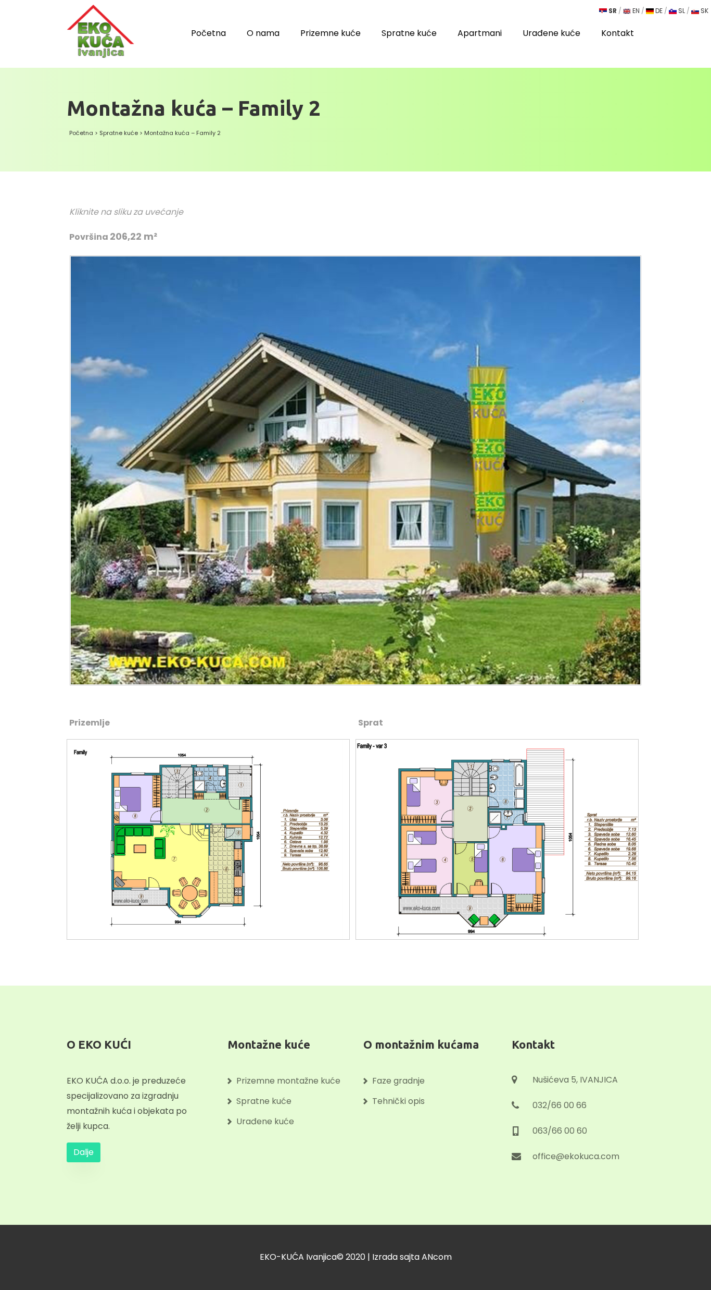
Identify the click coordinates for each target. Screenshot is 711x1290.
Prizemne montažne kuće (288, 1081)
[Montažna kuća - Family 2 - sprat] (499, 835)
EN (635, 10)
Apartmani (480, 34)
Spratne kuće (409, 34)
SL (681, 10)
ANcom (437, 1257)
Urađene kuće (551, 34)
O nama (263, 34)
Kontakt (617, 34)
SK (703, 10)
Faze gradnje (398, 1081)
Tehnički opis (398, 1101)
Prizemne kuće (330, 34)
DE (658, 10)
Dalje (83, 1152)
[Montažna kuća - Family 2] (356, 465)
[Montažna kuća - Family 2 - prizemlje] (211, 835)
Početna (208, 34)
